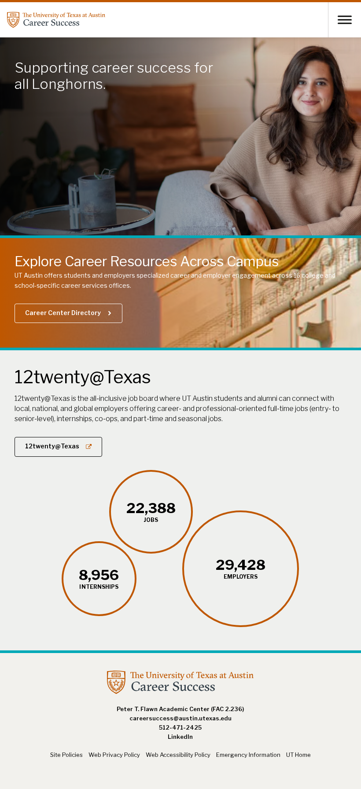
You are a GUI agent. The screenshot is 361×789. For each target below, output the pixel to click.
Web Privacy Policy (114, 754)
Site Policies (66, 754)
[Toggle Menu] (345, 19)
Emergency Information (248, 754)
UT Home (298, 754)
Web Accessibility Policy (178, 754)
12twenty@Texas (52, 446)
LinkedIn (180, 736)
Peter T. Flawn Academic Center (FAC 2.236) (180, 708)
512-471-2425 (180, 727)
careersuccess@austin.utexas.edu (180, 718)
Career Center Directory (63, 312)
